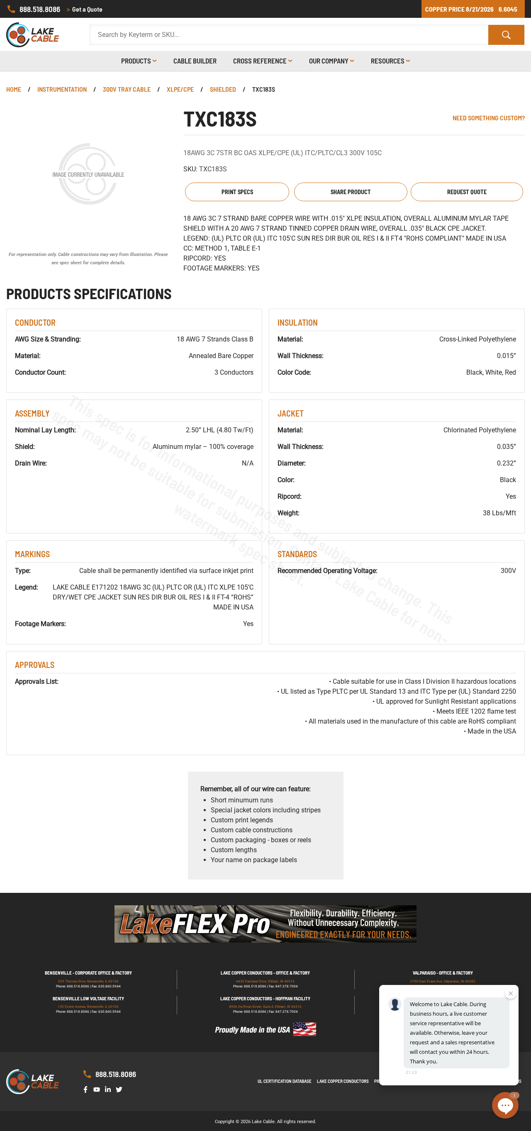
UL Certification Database (285, 1081)
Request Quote (467, 191)
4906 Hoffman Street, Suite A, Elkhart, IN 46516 (265, 1007)
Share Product (351, 191)
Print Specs (237, 191)
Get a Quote (84, 9)
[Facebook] (87, 1089)
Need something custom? (489, 118)
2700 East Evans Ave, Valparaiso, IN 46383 (442, 981)
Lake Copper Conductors (343, 1081)
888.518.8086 (39, 9)
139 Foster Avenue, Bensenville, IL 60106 (88, 1007)
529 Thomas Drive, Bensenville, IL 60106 (88, 981)
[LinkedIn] (109, 1089)
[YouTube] (98, 1089)
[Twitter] (121, 1089)
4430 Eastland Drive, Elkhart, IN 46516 (265, 981)
